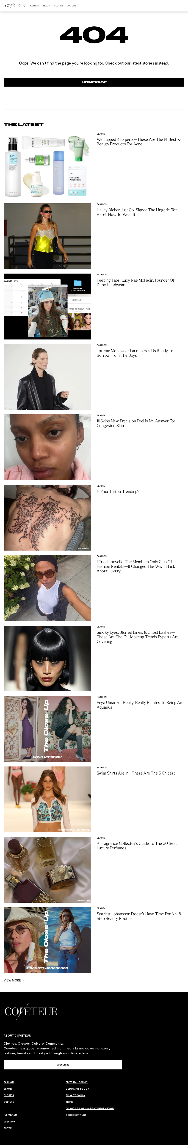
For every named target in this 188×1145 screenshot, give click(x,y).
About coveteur (17, 1036)
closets (58, 5)
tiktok (8, 1128)
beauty (46, 5)
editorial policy (77, 1082)
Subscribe (63, 1064)
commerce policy (77, 1089)
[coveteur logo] (15, 6)
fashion (34, 5)
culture (71, 5)
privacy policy (76, 1095)
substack (9, 1121)
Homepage (94, 82)
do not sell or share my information (90, 1108)
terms (70, 1102)
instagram (10, 1115)
